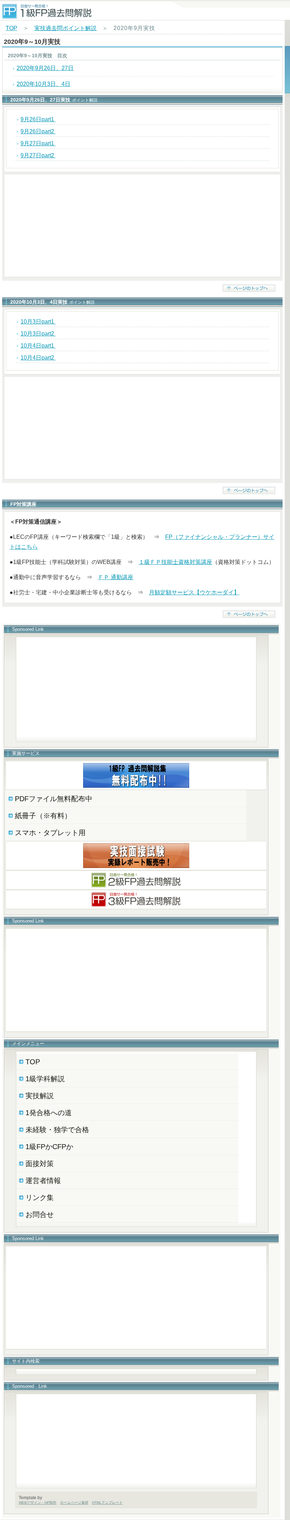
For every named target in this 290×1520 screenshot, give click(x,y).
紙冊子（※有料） (43, 816)
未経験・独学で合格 (57, 1130)
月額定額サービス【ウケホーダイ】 (194, 592)
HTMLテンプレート (107, 1502)
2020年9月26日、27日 (45, 68)
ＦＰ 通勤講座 (115, 577)
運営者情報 (43, 1180)
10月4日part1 (38, 346)
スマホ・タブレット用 (50, 833)
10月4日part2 (38, 358)
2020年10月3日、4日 (43, 84)
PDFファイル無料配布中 (53, 799)
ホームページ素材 (74, 1502)
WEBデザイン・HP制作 (38, 1502)
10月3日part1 (38, 322)
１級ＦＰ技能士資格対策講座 (175, 562)
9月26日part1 (38, 119)
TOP (11, 28)
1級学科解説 (45, 1079)
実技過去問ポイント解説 (65, 28)
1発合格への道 (48, 1113)
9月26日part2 (38, 131)
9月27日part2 (38, 155)
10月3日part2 (38, 334)
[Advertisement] (142, 225)
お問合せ (39, 1214)
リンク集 (39, 1197)
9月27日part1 (38, 143)
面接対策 (39, 1163)
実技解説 (39, 1096)
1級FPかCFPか (49, 1147)
